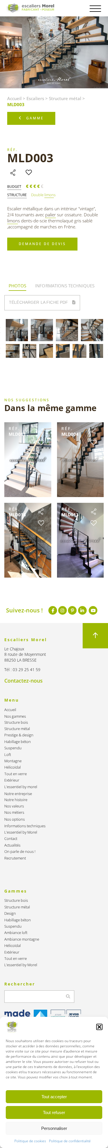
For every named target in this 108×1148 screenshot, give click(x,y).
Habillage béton (17, 741)
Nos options (14, 819)
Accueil (14, 98)
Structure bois (16, 722)
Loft (7, 754)
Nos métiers (14, 812)
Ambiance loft (15, 932)
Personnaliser (54, 1128)
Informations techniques (25, 826)
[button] (99, 1027)
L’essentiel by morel (20, 786)
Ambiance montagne (21, 939)
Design (10, 913)
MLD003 (30, 158)
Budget (14, 186)
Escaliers (35, 98)
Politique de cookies (30, 1141)
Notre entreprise (18, 793)
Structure (17, 195)
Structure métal (65, 98)
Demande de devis (42, 243)
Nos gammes (15, 716)
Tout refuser (54, 1112)
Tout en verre (15, 773)
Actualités (12, 845)
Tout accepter (54, 1096)
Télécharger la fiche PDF (39, 302)
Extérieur (11, 780)
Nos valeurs (14, 806)
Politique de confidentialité (70, 1141)
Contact (10, 838)
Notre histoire (15, 799)
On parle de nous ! (19, 851)
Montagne (13, 761)
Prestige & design (18, 735)
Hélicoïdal (12, 767)
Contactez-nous (23, 680)
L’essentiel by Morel (20, 832)
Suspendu (13, 748)
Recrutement (15, 858)
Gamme (35, 118)
